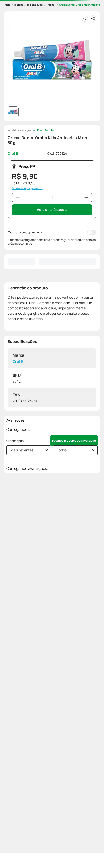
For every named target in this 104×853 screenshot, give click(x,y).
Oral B (18, 361)
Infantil (51, 4)
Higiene (18, 4)
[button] (52, 59)
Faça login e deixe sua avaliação (74, 441)
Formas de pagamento (27, 188)
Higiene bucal (35, 4)
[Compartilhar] (93, 18)
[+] (86, 197)
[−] (18, 197)
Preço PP (27, 166)
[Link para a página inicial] (7, 5)
